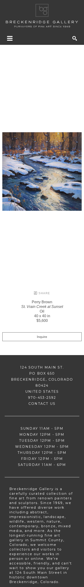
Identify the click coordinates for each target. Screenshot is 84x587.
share (44, 293)
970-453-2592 (42, 398)
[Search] (74, 38)
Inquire (42, 337)
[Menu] (10, 38)
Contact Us (42, 404)
